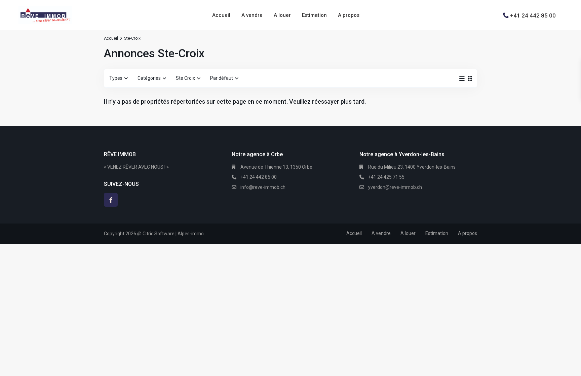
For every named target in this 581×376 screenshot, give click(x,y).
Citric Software (159, 233)
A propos (348, 15)
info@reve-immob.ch (262, 187)
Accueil (221, 15)
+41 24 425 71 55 (386, 177)
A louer (282, 15)
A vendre (252, 15)
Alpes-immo (191, 233)
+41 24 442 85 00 (533, 15)
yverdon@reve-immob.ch (395, 187)
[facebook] (111, 200)
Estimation (314, 15)
